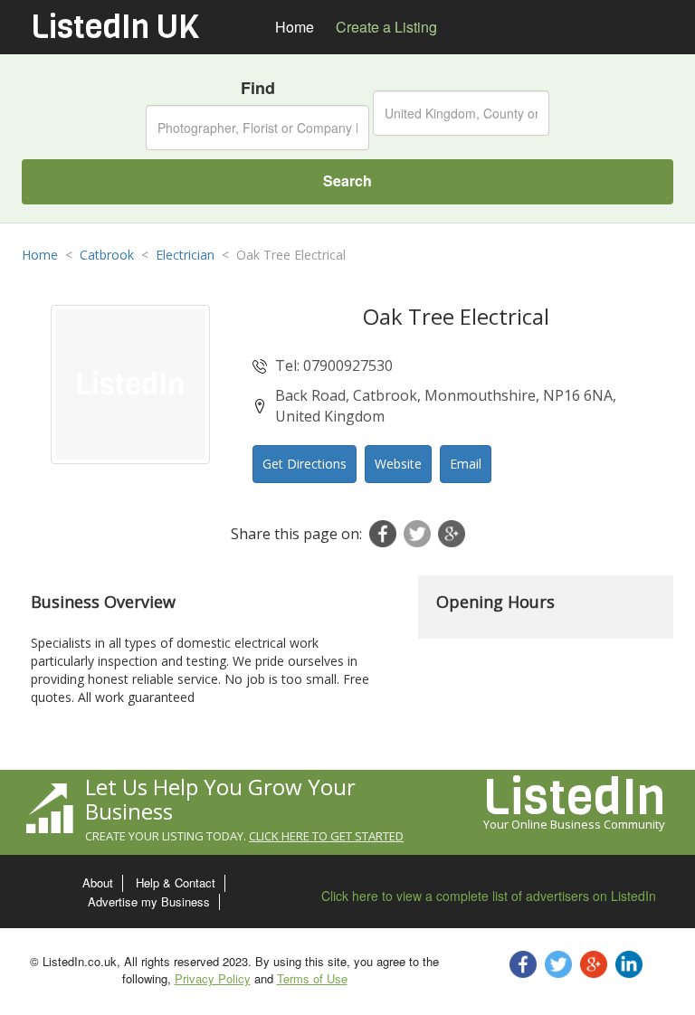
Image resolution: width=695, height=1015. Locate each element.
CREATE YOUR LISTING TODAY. (244, 836)
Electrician (185, 254)
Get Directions (304, 463)
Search (347, 180)
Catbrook (107, 254)
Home (40, 254)
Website (398, 463)
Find (258, 88)
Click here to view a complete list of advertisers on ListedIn (488, 896)
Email (465, 463)
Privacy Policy (213, 978)
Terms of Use (312, 978)
